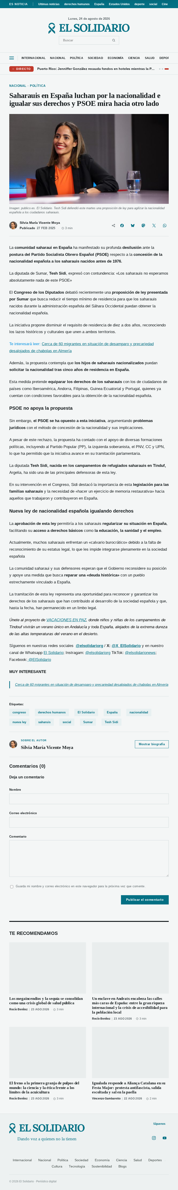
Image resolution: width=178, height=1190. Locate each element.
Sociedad (81, 1160)
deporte (139, 4)
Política (62, 1160)
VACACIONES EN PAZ (66, 620)
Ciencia (121, 1160)
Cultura (57, 1166)
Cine (165, 4)
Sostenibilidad (102, 1166)
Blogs (122, 1166)
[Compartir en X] (154, 225)
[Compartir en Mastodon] (143, 225)
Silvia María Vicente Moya (40, 222)
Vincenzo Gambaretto (106, 1098)
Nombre (15, 789)
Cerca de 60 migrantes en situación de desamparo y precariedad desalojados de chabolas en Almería (91, 684)
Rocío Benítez (18, 1009)
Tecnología (77, 1166)
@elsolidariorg (97, 652)
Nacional (44, 1160)
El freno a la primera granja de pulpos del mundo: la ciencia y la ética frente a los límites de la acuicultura (44, 1088)
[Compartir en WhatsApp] (164, 225)
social (153, 4)
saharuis (44, 722)
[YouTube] (164, 1138)
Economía (102, 1160)
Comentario (18, 836)
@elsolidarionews (140, 652)
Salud (138, 1160)
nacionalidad (139, 712)
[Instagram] (154, 1138)
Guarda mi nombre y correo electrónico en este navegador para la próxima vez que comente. (81, 886)
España (99, 4)
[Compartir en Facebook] (122, 225)
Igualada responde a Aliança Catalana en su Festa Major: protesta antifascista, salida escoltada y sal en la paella (128, 1088)
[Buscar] (113, 40)
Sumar (88, 722)
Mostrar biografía (152, 744)
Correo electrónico (23, 813)
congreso (19, 712)
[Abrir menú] (11, 57)
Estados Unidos (119, 4)
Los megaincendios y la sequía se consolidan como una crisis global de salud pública (46, 1000)
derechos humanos (77, 4)
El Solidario (53, 652)
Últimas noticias (49, 4)
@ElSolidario (39, 659)
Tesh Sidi (111, 722)
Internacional (22, 1160)
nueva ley (19, 722)
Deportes (155, 1160)
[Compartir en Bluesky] (132, 225)
